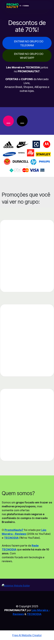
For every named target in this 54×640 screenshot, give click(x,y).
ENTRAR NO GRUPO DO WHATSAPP (28, 55)
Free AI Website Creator (27, 635)
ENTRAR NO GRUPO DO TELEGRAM (28, 43)
